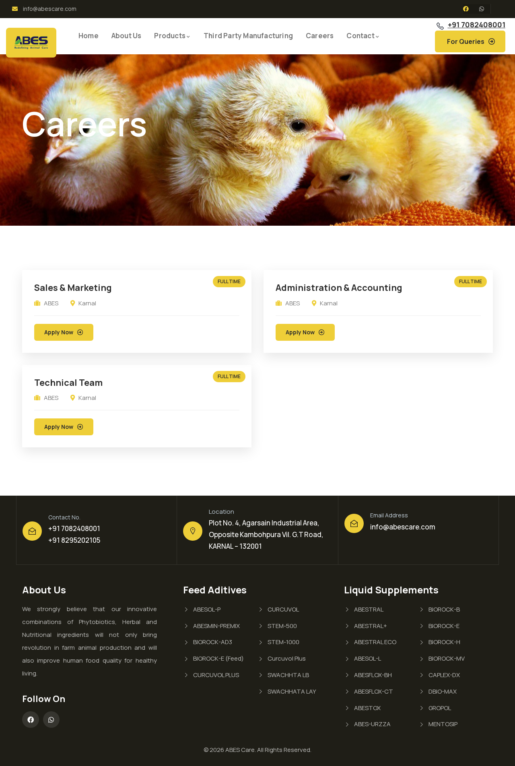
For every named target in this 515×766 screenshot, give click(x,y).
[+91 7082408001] (440, 26)
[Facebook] (466, 9)
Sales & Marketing (73, 288)
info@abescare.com (402, 526)
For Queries (465, 41)
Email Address (389, 515)
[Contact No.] (32, 531)
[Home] (31, 42)
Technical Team (68, 383)
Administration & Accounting (339, 288)
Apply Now (58, 332)
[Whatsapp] (481, 9)
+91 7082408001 (476, 24)
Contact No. (64, 517)
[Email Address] (354, 523)
